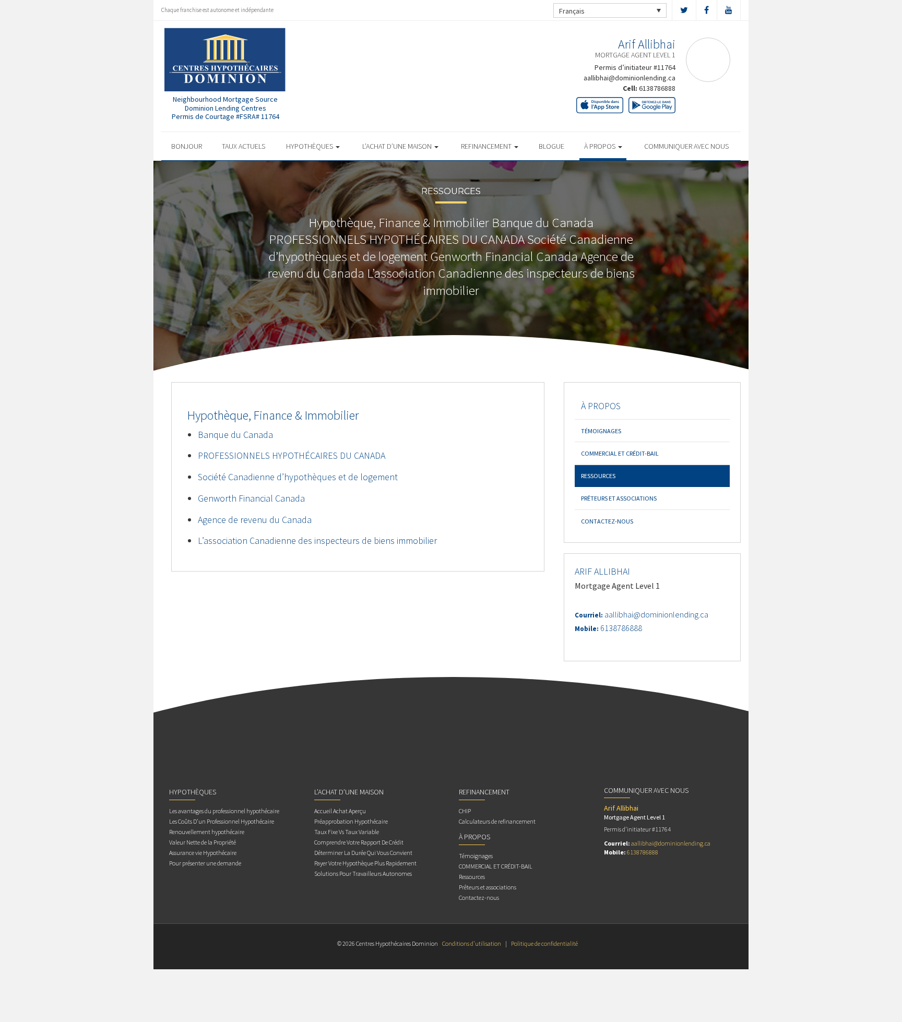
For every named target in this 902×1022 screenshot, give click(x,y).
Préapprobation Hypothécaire (351, 821)
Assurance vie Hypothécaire (202, 853)
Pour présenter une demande (205, 863)
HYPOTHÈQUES (310, 146)
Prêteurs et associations (619, 498)
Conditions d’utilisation (471, 943)
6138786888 (657, 88)
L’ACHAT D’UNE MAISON (397, 146)
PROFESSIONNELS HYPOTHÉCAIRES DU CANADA (291, 455)
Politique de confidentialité (544, 943)
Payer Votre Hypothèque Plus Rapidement (365, 863)
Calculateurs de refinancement (497, 821)
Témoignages (601, 431)
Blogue (551, 146)
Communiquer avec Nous (686, 146)
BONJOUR (186, 146)
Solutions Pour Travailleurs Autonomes (363, 873)
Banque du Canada (235, 435)
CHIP (465, 811)
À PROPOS (600, 146)
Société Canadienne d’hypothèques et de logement (298, 477)
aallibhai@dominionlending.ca (629, 77)
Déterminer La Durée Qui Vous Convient (363, 853)
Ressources (598, 476)
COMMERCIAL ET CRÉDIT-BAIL (620, 453)
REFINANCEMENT (487, 146)
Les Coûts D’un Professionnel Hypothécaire (221, 821)
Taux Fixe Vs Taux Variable (346, 832)
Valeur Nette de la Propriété (202, 842)
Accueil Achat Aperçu (340, 811)
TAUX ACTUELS (243, 146)
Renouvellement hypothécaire (206, 832)
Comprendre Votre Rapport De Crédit (358, 842)
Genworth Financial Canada (251, 498)
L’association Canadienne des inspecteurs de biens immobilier (317, 540)
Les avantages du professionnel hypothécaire (224, 811)
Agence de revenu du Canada (255, 520)
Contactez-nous (607, 521)
